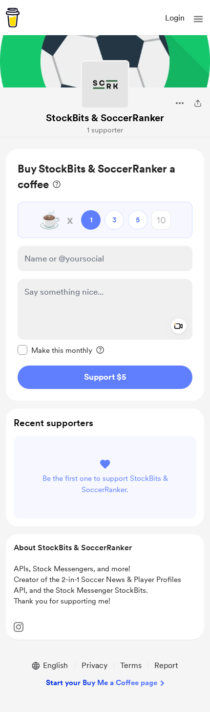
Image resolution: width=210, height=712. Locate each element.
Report (166, 665)
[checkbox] (55, 350)
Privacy (94, 665)
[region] (105, 275)
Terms (131, 665)
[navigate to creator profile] (105, 84)
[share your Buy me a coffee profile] (197, 103)
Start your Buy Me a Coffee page (101, 682)
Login (175, 17)
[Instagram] (18, 627)
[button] (198, 19)
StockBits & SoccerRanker (105, 118)
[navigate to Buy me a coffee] (13, 17)
